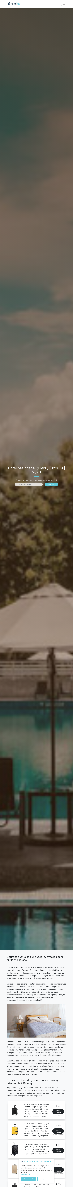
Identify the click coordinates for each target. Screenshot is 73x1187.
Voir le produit (58, 1112)
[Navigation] (63, 4)
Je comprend (28, 1179)
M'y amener (51, 484)
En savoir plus (25, 1174)
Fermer (44, 1179)
